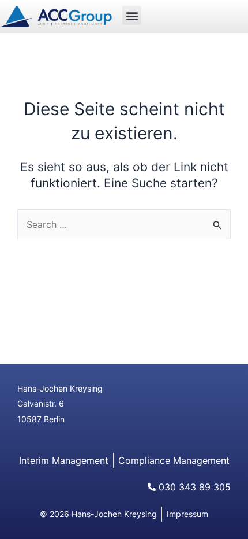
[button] (131, 15)
